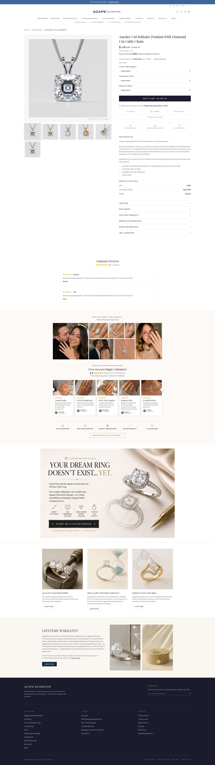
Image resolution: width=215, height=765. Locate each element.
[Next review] (162, 389)
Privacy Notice (143, 716)
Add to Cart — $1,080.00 (155, 99)
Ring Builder (55, 18)
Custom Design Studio (32, 723)
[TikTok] (186, 5)
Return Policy (143, 723)
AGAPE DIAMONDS (37, 686)
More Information (128, 227)
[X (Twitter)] (180, 5)
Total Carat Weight (128, 67)
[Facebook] (173, 5)
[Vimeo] (189, 5)
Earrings (138, 18)
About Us (123, 203)
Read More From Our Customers (106, 435)
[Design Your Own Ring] (152, 569)
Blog (26, 748)
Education (28, 744)
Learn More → (119, 2)
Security (141, 726)
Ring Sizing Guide (30, 741)
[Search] (177, 12)
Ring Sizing (124, 209)
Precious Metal (126, 86)
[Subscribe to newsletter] (190, 693)
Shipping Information (130, 221)
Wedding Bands (125, 18)
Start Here (139, 606)
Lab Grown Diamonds (89, 18)
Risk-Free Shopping (88, 723)
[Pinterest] (183, 5)
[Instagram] (170, 5)
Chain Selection (126, 76)
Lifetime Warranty (129, 215)
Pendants (150, 18)
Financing (27, 719)
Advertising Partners (145, 733)
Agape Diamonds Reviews (33, 716)
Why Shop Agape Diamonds (91, 719)
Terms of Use (75, 658)
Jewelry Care (28, 737)
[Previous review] (53, 389)
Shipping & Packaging (32, 733)
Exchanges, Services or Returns (92, 730)
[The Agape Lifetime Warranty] (107, 569)
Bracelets (163, 18)
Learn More (49, 606)
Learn (173, 18)
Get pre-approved (160, 59)
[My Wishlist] (185, 12)
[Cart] (189, 12)
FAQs (26, 730)
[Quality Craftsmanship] (62, 569)
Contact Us (85, 733)
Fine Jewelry (37, 30)
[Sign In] (181, 12)
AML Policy (142, 730)
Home (26, 30)
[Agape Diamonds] (106, 11)
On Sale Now (42, 18)
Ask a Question (126, 233)
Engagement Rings (70, 18)
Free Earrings (29, 726)
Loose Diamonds (108, 18)
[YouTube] (176, 5)
